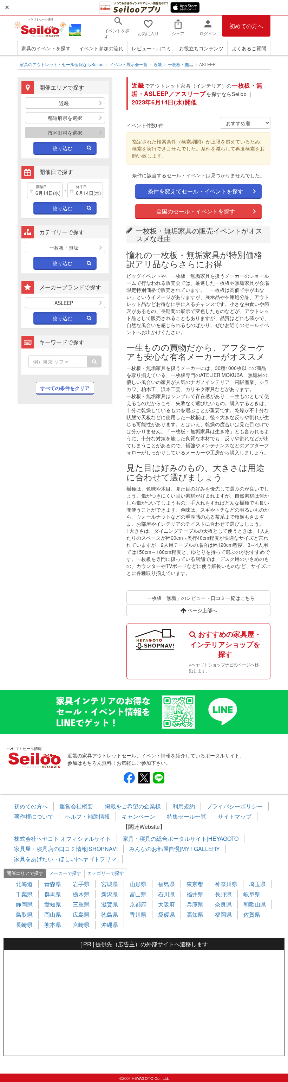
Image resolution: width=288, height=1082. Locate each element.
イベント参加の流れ (101, 48)
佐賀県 (251, 914)
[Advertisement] (65, 462)
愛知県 (52, 904)
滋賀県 (109, 904)
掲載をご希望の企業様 (133, 806)
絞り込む (62, 148)
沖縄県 (109, 925)
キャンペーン (138, 816)
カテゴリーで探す (105, 873)
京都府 (138, 904)
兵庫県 (194, 904)
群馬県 (52, 894)
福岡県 (223, 914)
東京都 (194, 884)
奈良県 (223, 904)
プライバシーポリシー (235, 806)
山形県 (138, 884)
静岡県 (24, 904)
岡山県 (52, 914)
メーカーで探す (65, 873)
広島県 (81, 914)
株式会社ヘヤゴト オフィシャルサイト (62, 838)
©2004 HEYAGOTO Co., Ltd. (144, 1078)
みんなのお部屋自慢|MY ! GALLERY (174, 849)
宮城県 (109, 884)
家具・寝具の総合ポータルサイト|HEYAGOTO (180, 838)
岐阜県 (251, 894)
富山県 (138, 894)
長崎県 (24, 925)
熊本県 (52, 925)
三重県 (81, 904)
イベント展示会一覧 (129, 64)
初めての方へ (246, 26)
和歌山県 (254, 904)
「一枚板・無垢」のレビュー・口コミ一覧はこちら (198, 597)
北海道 (24, 884)
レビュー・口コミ (151, 48)
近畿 (157, 64)
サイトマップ (234, 816)
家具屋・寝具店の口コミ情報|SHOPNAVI (66, 849)
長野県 (223, 894)
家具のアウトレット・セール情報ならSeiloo (62, 64)
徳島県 (109, 914)
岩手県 (81, 884)
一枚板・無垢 (180, 64)
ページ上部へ (201, 610)
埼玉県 (257, 884)
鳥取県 (24, 914)
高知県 (194, 914)
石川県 (166, 894)
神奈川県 (226, 884)
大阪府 (166, 904)
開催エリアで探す (25, 873)
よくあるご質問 (249, 48)
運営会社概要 (76, 806)
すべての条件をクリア (65, 387)
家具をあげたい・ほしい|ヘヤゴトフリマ (65, 859)
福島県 (166, 884)
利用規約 (183, 806)
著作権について (33, 816)
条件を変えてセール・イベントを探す (195, 191)
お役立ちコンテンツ (201, 48)
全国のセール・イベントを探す (195, 211)
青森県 (52, 884)
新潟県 (109, 894)
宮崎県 (81, 925)
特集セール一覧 (186, 816)
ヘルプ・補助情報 (87, 816)
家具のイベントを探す (46, 48)
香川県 (138, 914)
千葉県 (24, 894)
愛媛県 (166, 914)
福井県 (194, 894)
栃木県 (81, 894)
